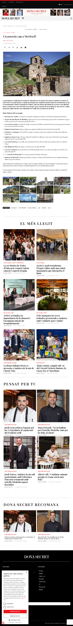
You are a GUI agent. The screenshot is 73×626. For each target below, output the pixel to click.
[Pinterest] (13, 47)
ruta (39, 207)
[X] (9, 47)
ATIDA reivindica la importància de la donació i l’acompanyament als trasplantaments (17, 319)
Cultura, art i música (14, 263)
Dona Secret (9, 40)
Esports (40, 363)
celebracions (14, 207)
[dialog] (15, 597)
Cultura (40, 263)
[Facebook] (5, 47)
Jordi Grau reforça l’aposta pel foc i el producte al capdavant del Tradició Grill (19, 430)
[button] (71, 18)
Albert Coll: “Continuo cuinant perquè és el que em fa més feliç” (52, 477)
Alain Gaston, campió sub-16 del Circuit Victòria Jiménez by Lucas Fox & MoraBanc (51, 368)
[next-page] (7, 491)
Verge (49, 207)
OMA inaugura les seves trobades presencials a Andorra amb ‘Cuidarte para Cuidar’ (51, 318)
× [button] (26, 572)
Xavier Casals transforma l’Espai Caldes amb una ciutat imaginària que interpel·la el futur (50, 269)
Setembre (44, 207)
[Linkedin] (21, 47)
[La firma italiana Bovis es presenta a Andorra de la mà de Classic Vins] (19, 344)
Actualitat (9, 313)
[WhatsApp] (17, 47)
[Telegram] (25, 47)
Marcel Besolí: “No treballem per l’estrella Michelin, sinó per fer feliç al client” (53, 430)
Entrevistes (11, 425)
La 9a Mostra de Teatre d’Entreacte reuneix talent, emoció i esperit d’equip (16, 268)
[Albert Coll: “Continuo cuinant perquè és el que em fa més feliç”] (53, 452)
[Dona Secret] (36, 557)
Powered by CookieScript (15, 622)
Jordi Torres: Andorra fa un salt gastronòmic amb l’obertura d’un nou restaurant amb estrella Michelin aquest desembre (19, 479)
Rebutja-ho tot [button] (15, 616)
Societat (4, 26)
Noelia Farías (42, 435)
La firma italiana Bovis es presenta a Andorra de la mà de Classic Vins (19, 368)
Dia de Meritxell (22, 207)
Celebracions (10, 26)
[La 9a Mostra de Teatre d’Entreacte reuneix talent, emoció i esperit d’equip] (19, 244)
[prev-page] (5, 491)
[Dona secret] (10, 18)
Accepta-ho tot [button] (15, 611)
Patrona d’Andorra (32, 207)
